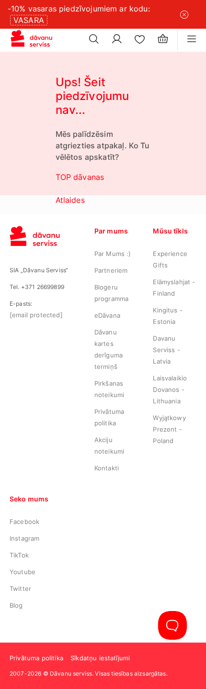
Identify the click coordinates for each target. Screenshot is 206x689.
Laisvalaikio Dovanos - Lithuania (170, 389)
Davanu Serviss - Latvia (166, 349)
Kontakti (106, 468)
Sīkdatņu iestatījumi (100, 658)
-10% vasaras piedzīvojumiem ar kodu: (79, 8)
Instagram (24, 538)
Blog (16, 605)
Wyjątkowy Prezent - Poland (169, 429)
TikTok (19, 555)
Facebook (24, 521)
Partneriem (111, 270)
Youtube (22, 572)
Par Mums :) (112, 253)
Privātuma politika (36, 658)
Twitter (20, 588)
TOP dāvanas (80, 177)
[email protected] (36, 315)
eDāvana (107, 315)
